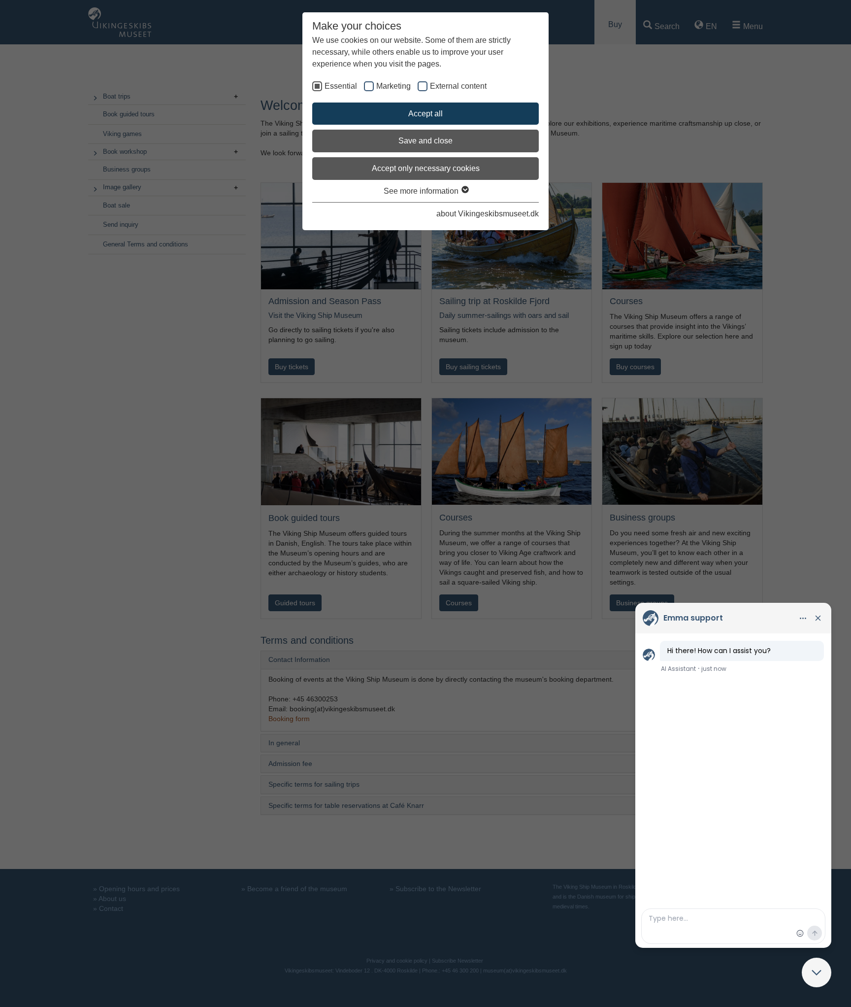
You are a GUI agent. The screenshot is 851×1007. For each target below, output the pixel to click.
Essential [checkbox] (341, 86)
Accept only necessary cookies (426, 168)
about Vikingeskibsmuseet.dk (487, 213)
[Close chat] (816, 972)
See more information (422, 191)
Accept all (425, 113)
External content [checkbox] (458, 86)
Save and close (425, 141)
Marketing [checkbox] (393, 86)
